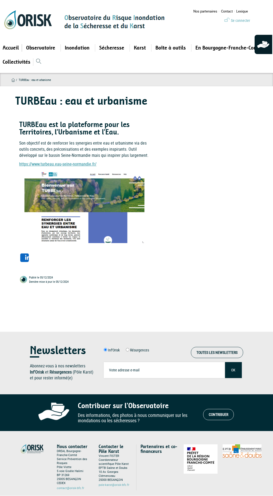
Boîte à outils (171, 48)
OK (233, 369)
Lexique (242, 11)
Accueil (11, 48)
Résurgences (139, 349)
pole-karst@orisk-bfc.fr (114, 485)
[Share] (24, 257)
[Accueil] (30, 19)
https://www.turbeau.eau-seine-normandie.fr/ (58, 164)
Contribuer (218, 414)
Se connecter (240, 20)
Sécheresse (112, 48)
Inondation (78, 48)
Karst (140, 48)
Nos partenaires (205, 11)
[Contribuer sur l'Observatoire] (264, 45)
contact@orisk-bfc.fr (70, 488)
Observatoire (41, 48)
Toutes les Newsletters (217, 352)
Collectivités (16, 62)
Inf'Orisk (114, 349)
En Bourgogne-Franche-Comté (229, 48)
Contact (227, 11)
